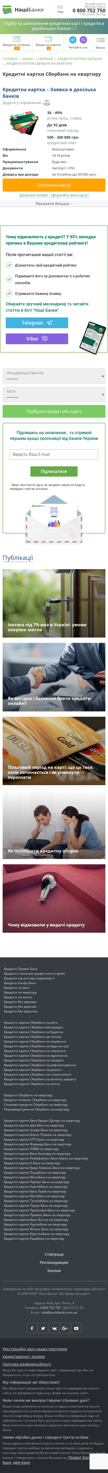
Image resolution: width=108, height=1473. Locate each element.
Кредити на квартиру (20, 992)
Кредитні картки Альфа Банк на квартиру (36, 1130)
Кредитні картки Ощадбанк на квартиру (35, 1172)
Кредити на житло (18, 997)
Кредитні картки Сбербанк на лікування (35, 1041)
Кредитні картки (48, 45)
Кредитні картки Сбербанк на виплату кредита (40, 1079)
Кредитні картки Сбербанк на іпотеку (32, 1036)
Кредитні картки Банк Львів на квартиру (35, 1191)
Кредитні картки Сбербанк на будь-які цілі (36, 1046)
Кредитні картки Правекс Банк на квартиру (37, 1215)
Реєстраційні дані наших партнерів (35, 1348)
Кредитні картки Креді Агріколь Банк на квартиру (42, 1168)
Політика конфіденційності (27, 1364)
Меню (100, 47)
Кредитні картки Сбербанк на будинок (33, 1032)
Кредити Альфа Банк (20, 983)
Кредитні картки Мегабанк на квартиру (34, 1196)
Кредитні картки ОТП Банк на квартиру (34, 1139)
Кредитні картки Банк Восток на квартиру (36, 1219)
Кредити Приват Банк (20, 969)
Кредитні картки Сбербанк (80, 59)
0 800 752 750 (89, 10)
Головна (10, 59)
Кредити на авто (17, 987)
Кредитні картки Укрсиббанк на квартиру (36, 1186)
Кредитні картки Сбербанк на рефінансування (40, 1065)
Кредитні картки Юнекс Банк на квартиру (36, 1229)
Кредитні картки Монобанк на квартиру (35, 1177)
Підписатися (54, 471)
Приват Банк (79, 1457)
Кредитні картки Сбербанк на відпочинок (36, 1055)
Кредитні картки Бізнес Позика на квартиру (37, 1134)
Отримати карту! (54, 185)
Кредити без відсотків (20, 1011)
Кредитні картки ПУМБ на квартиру (31, 1149)
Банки (27, 59)
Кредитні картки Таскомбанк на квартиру (36, 1201)
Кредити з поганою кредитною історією (34, 973)
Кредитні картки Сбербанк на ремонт (33, 1069)
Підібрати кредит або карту (54, 411)
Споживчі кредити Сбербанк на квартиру (36, 1104)
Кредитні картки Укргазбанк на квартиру (35, 1224)
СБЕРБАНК (45, 59)
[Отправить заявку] (24, 123)
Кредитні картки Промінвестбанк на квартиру (39, 1210)
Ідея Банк (21, 1462)
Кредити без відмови (20, 1002)
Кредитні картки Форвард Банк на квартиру (37, 1144)
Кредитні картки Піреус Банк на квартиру (36, 1205)
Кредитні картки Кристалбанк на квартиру (36, 1234)
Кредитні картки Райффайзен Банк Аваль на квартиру (46, 1158)
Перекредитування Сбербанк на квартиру (36, 1109)
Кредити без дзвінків (20, 1006)
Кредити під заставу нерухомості (29, 978)
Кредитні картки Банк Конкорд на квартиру (37, 1153)
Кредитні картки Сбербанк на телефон (34, 1060)
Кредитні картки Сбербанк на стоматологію (37, 1074)
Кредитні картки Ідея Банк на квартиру (34, 1125)
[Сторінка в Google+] (65, 1328)
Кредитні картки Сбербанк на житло (32, 1084)
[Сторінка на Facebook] (32, 1328)
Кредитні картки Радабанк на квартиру (34, 1238)
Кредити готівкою (16, 45)
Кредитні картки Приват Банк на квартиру (36, 1182)
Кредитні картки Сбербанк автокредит (33, 1027)
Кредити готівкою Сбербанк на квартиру (35, 1100)
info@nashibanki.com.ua (59, 1312)
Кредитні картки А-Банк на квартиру (32, 1163)
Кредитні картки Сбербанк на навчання (35, 1051)
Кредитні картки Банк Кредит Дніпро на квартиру (42, 1120)
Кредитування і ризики (24, 1356)
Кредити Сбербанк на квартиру (28, 1095)
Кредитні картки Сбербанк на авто (30, 1022)
